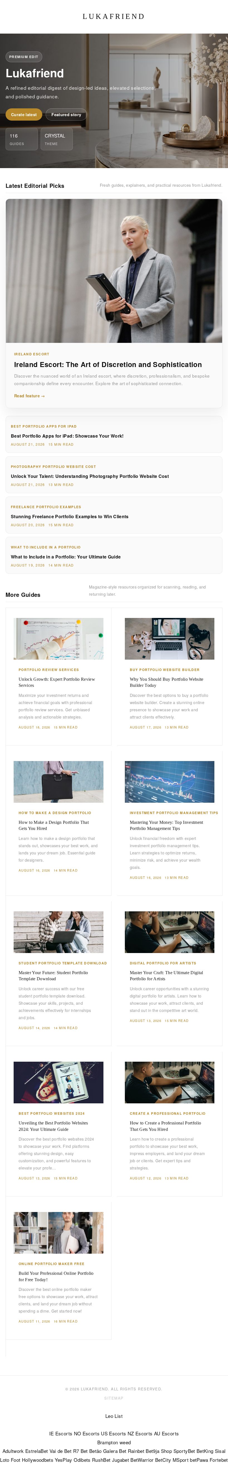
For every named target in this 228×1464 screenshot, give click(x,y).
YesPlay (63, 1459)
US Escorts (113, 1433)
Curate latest (24, 114)
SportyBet (184, 1450)
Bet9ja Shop (159, 1450)
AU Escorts (166, 1433)
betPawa (199, 1459)
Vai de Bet (60, 1450)
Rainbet (136, 1450)
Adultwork (13, 1450)
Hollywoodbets (37, 1459)
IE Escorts (60, 1433)
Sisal (220, 1450)
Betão (95, 1450)
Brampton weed (114, 1442)
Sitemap (114, 1398)
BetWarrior (141, 1459)
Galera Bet (114, 1450)
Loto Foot (10, 1459)
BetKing (205, 1450)
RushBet (101, 1459)
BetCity (163, 1459)
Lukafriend (114, 17)
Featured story (66, 114)
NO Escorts (87, 1433)
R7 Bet (80, 1450)
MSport (181, 1459)
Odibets (82, 1459)
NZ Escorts (140, 1433)
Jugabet (120, 1459)
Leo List (114, 1415)
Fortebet (219, 1459)
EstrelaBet (36, 1450)
